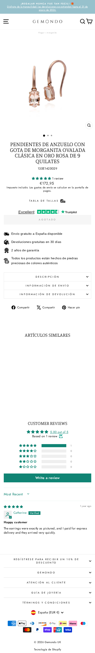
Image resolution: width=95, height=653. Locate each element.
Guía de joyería (46, 592)
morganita (52, 32)
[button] (42, 178)
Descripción (47, 277)
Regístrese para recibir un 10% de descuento (46, 561)
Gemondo (46, 572)
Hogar (41, 32)
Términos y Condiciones (46, 602)
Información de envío (47, 285)
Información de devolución (47, 294)
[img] (13, 506)
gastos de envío (43, 187)
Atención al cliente (46, 582)
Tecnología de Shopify (47, 649)
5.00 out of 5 (59, 432)
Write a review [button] (47, 477)
